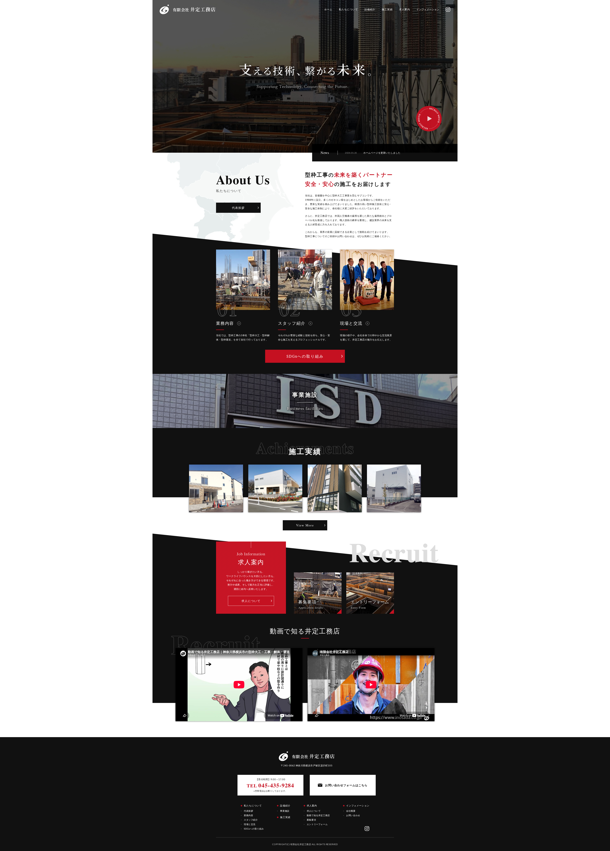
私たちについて (348, 9)
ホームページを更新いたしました (381, 152)
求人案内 (404, 9)
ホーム (328, 9)
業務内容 (248, 815)
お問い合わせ (353, 815)
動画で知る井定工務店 (318, 815)
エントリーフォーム (317, 824)
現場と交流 (249, 824)
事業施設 (284, 810)
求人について (314, 810)
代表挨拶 (248, 810)
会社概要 (350, 810)
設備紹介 (369, 9)
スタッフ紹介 (251, 819)
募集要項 (311, 819)
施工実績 (387, 9)
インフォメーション (427, 9)
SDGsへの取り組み (254, 828)
